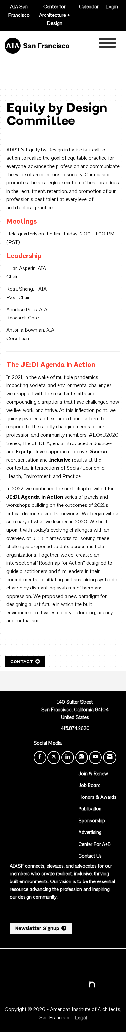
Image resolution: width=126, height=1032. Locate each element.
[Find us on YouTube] (95, 757)
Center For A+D (95, 844)
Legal (81, 1018)
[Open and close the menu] (94, 44)
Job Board (89, 785)
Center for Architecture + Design (54, 15)
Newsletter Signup (37, 928)
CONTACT (21, 661)
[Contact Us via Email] (109, 757)
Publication (90, 809)
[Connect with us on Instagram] (81, 757)
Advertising (90, 832)
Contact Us (90, 856)
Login (111, 7)
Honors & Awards (97, 797)
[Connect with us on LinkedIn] (67, 757)
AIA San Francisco (19, 11)
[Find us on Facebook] (40, 757)
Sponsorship (92, 821)
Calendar (89, 7)
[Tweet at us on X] (53, 757)
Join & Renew (93, 774)
